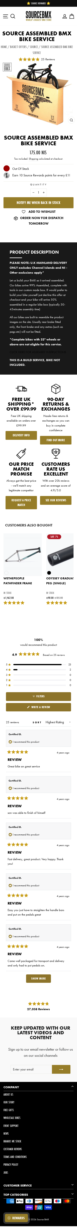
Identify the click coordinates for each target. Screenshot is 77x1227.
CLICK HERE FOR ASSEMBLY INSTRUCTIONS (38, 352)
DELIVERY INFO (21, 435)
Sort (38, 722)
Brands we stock (12, 1141)
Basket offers (18, 46)
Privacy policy (10, 1164)
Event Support (10, 1126)
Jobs (5, 1172)
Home (4, 46)
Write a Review (46, 708)
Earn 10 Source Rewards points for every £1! (41, 175)
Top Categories (15, 1195)
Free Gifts (8, 1110)
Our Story (8, 1102)
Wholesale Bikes (11, 1118)
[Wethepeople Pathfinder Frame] (22, 554)
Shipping (33, 158)
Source (34, 46)
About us (8, 1094)
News (6, 1133)
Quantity (38, 184)
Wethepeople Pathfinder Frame (17, 581)
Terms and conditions (15, 1157)
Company (11, 1087)
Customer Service (17, 1185)
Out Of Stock (20, 169)
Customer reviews (12, 1149)
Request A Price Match (21, 502)
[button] (38, 664)
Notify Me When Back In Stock (38, 202)
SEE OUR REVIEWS (56, 500)
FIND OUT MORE (56, 440)
